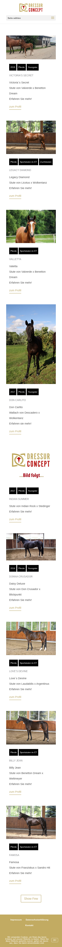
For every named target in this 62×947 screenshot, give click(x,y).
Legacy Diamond (20, 170)
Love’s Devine (18, 671)
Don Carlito (17, 400)
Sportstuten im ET (28, 162)
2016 (12, 568)
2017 (12, 392)
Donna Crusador (21, 576)
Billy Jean (16, 760)
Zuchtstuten (45, 162)
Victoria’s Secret (21, 75)
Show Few (31, 898)
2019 (12, 67)
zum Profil (15, 106)
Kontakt (29, 925)
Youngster (32, 67)
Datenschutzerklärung (37, 919)
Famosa (14, 855)
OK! (54, 940)
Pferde (21, 67)
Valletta (15, 259)
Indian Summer (19, 499)
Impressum (16, 919)
